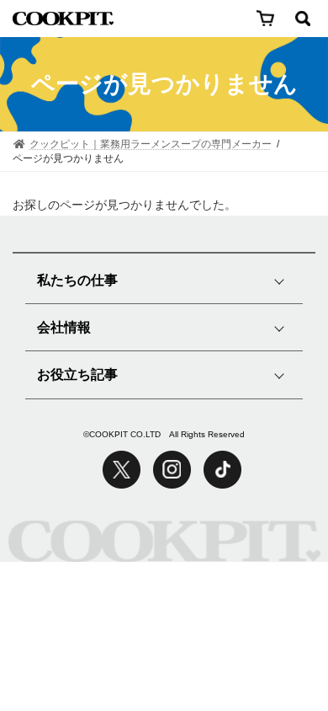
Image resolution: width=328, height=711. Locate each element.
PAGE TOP (273, 633)
